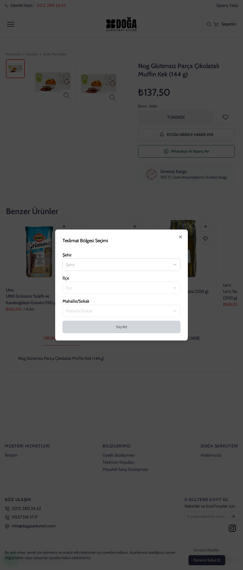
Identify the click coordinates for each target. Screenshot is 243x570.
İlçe (66, 278)
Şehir (67, 255)
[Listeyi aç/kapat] (174, 264)
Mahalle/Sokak (76, 301)
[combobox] (118, 265)
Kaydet (121, 327)
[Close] (180, 237)
